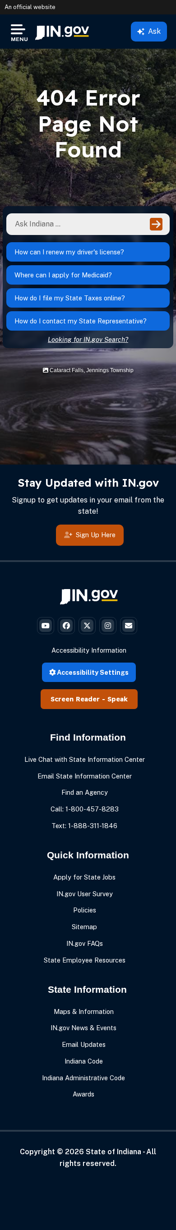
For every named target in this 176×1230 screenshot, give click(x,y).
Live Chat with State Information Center (84, 759)
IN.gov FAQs (84, 943)
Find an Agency (84, 792)
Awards (83, 1094)
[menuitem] (62, 31)
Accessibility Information (88, 650)
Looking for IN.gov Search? (88, 339)
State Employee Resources (84, 960)
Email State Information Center (84, 776)
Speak (117, 699)
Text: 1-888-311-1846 (84, 825)
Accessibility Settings (92, 672)
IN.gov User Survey (84, 894)
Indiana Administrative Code (83, 1078)
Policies (84, 910)
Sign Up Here (96, 535)
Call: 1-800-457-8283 (85, 809)
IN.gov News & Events (83, 1028)
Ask (154, 31)
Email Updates (84, 1044)
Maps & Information (84, 1011)
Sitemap (84, 927)
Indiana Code (84, 1061)
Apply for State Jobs (84, 877)
